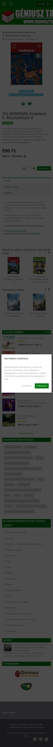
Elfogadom (42, 386)
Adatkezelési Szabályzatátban (31, 376)
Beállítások (26, 386)
